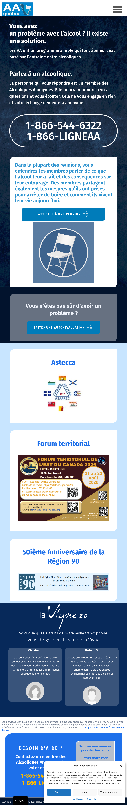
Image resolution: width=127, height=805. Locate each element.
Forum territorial (63, 443)
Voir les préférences (110, 792)
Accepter (59, 792)
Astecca (63, 362)
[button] (120, 765)
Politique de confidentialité (84, 799)
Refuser (85, 792)
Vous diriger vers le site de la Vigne (64, 640)
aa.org (85, 727)
